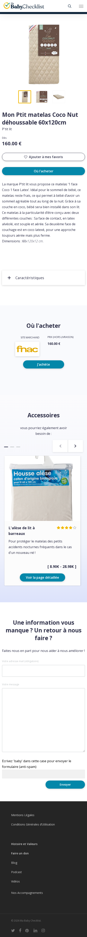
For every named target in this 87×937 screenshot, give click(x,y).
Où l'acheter (43, 171)
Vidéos (15, 881)
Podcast (16, 872)
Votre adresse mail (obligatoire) (20, 661)
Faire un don (20, 853)
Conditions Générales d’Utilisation (33, 824)
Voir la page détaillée (42, 577)
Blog (14, 863)
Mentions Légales (22, 815)
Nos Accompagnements (27, 893)
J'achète (43, 364)
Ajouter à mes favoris (46, 157)
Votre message (10, 684)
